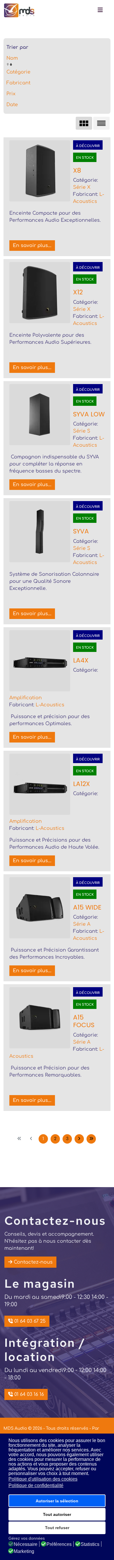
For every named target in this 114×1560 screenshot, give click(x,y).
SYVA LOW (89, 414)
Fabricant (18, 83)
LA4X (81, 660)
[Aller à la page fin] (91, 1139)
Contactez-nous (32, 1262)
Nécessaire (25, 1544)
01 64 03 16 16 (28, 1394)
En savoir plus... (32, 245)
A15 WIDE (87, 907)
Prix (10, 93)
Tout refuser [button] (57, 1527)
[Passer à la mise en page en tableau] (101, 123)
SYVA (81, 531)
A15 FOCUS (83, 1021)
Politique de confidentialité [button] (35, 1485)
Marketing (24, 1551)
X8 (77, 170)
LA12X (81, 783)
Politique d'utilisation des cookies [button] (42, 1478)
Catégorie (18, 72)
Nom (12, 58)
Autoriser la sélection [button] (57, 1501)
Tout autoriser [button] (57, 1514)
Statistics (90, 1544)
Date (12, 104)
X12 (78, 292)
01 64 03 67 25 (29, 1321)
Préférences (59, 1544)
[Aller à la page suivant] (79, 1139)
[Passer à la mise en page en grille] (84, 123)
